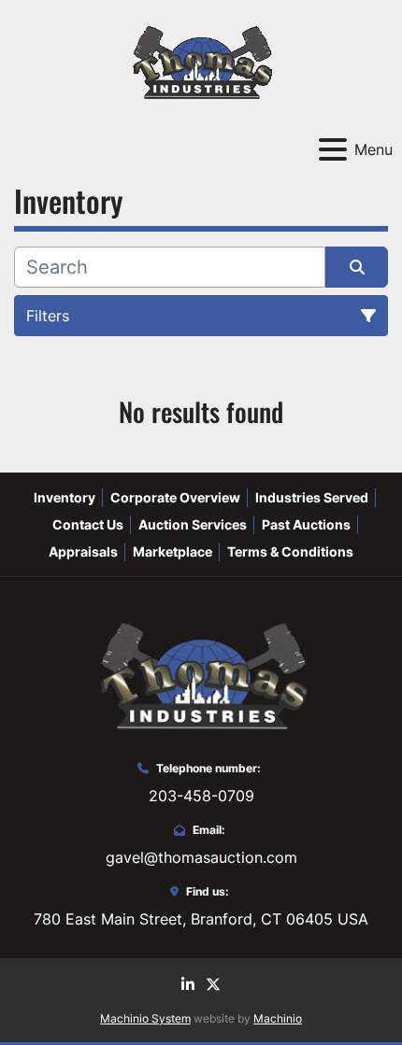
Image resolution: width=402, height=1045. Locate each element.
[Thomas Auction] (201, 673)
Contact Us (87, 524)
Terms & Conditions (290, 551)
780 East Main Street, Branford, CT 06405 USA (201, 919)
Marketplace (172, 551)
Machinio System (145, 1018)
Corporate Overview (175, 497)
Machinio (277, 1018)
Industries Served (311, 497)
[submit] (356, 267)
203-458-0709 (201, 795)
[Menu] (333, 149)
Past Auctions (306, 524)
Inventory (64, 497)
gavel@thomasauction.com (201, 857)
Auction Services (192, 524)
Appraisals (83, 551)
